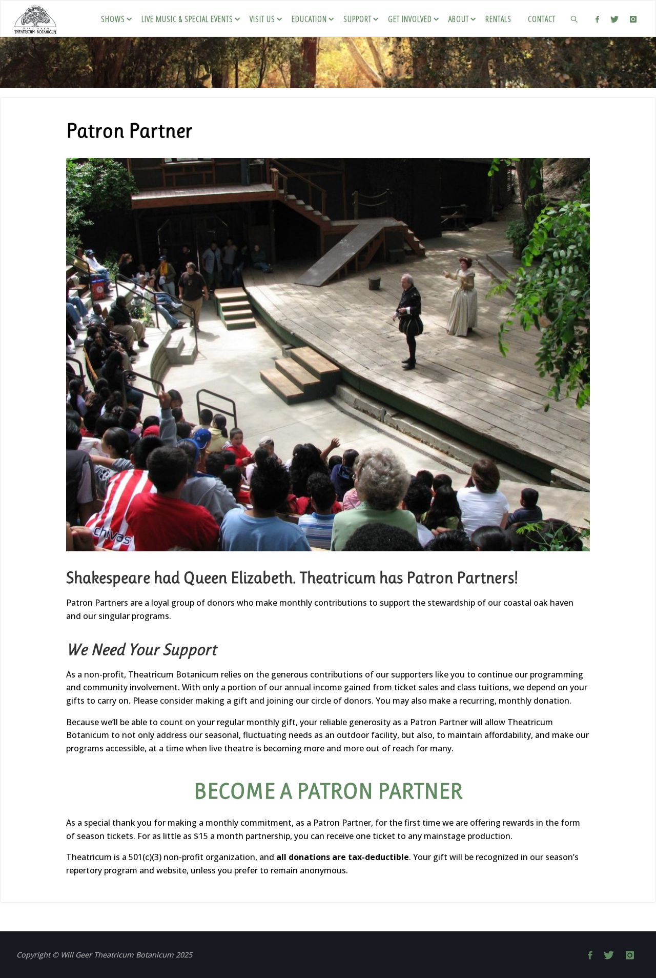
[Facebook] (596, 19)
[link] (575, 18)
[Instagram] (633, 19)
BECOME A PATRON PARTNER (328, 791)
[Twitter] (614, 19)
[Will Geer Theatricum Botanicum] (35, 18)
